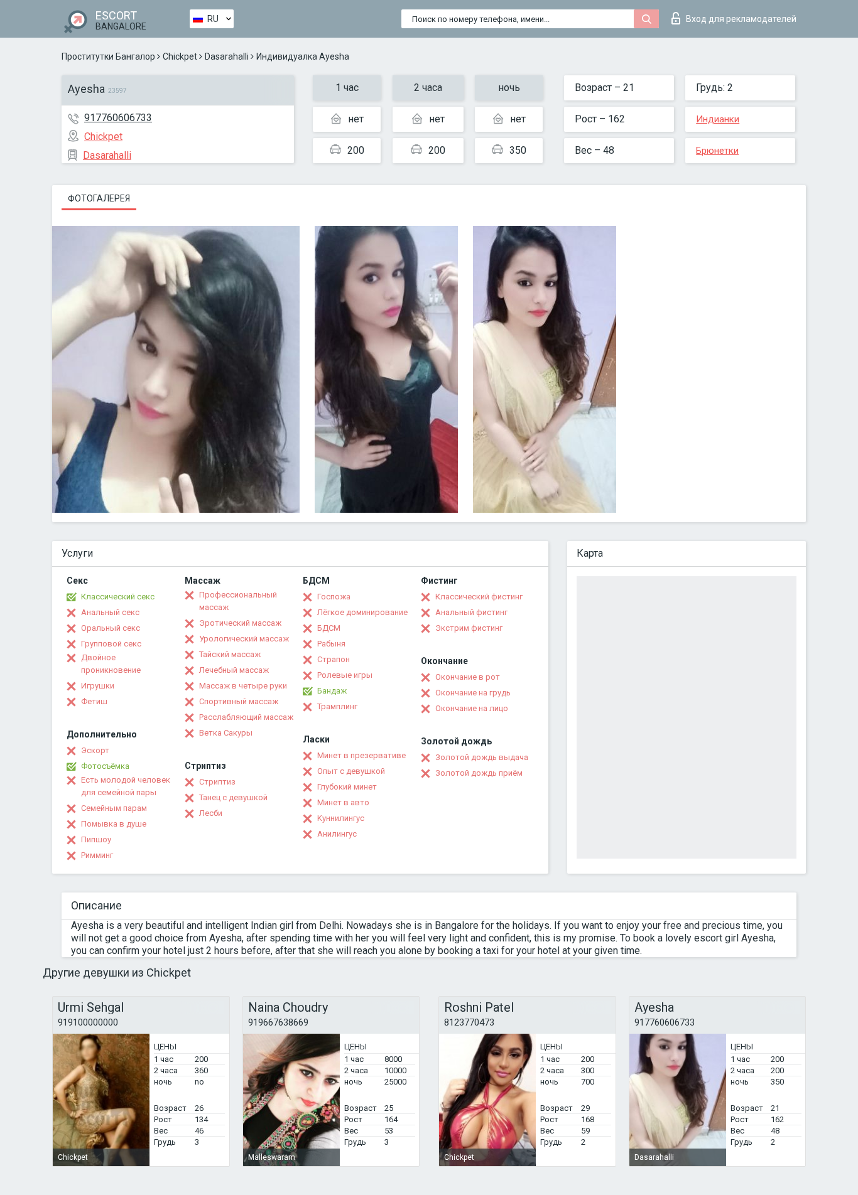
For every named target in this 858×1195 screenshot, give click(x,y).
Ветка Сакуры (226, 732)
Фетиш (94, 701)
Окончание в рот (467, 677)
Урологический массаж (244, 638)
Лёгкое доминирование (362, 612)
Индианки (717, 119)
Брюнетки (717, 150)
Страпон (333, 659)
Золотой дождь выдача (481, 757)
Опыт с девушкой (351, 771)
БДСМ (328, 628)
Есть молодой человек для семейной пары (125, 786)
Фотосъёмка (105, 766)
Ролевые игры (344, 675)
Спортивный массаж (238, 701)
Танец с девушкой (233, 797)
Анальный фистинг (471, 612)
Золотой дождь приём (479, 773)
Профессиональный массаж (238, 601)
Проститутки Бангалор (108, 56)
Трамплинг (337, 706)
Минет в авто (343, 802)
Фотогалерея (99, 198)
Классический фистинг (479, 596)
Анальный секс (110, 612)
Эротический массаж (240, 623)
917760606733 (118, 118)
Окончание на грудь (473, 692)
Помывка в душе (113, 823)
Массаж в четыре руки (243, 685)
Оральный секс (110, 628)
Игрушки (97, 685)
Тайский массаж (230, 654)
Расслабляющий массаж (246, 717)
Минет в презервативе (361, 755)
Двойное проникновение (111, 664)
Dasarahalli (227, 56)
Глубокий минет (347, 786)
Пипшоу (96, 839)
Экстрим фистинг (468, 628)
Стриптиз (217, 781)
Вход (741, 19)
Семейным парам (114, 808)
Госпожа (333, 596)
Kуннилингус (340, 818)
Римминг (97, 855)
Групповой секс (111, 643)
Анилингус (337, 834)
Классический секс (118, 596)
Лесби (210, 813)
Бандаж (332, 690)
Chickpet (180, 56)
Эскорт (95, 750)
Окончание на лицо (471, 708)
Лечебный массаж (234, 670)
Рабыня (331, 643)
